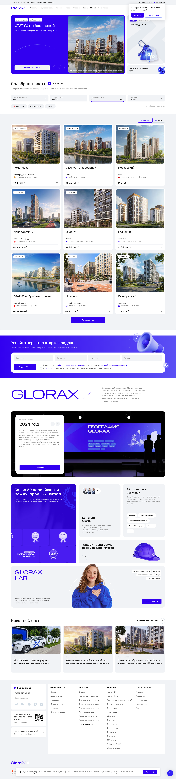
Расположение (57, 97)
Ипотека (76, 8)
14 (104, 70)
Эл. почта (94, 358)
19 (116, 70)
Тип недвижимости (20, 97)
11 (96, 70)
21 (121, 70)
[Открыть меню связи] (170, 773)
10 (94, 70)
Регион (127, 358)
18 (114, 70)
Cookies (62, 773)
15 (106, 70)
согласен (48, 368)
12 (99, 70)
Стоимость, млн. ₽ (97, 97)
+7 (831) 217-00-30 (22, 693)
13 (101, 70)
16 (109, 70)
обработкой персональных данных (69, 365)
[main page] (18, 8)
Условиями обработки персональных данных (40, 773)
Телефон (61, 358)
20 (119, 70)
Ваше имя (20, 358)
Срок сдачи (134, 97)
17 (111, 70)
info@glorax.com (22, 698)
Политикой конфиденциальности (113, 365)
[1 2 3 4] (140, 208)
